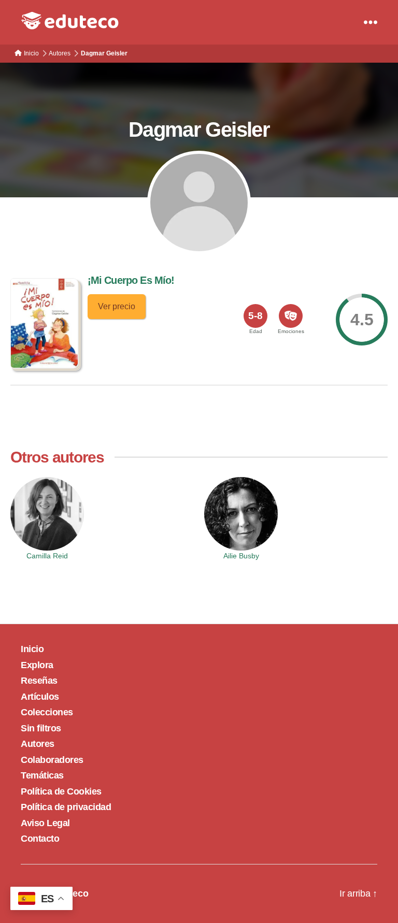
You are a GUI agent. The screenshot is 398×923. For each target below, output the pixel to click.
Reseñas (39, 680)
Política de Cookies (61, 791)
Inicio (32, 649)
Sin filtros (41, 728)
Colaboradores (52, 760)
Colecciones (47, 712)
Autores (37, 744)
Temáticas (42, 775)
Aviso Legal (45, 823)
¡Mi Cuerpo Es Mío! (131, 280)
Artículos (40, 696)
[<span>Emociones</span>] (291, 316)
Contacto (40, 838)
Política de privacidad (66, 807)
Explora (37, 665)
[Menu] (370, 22)
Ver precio (116, 306)
